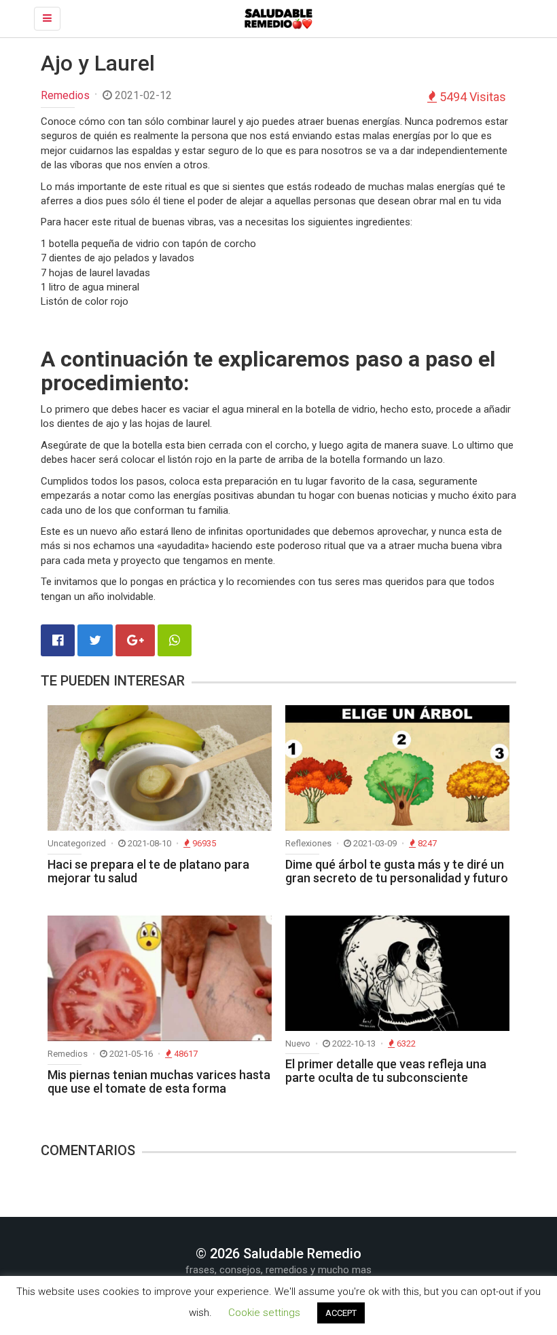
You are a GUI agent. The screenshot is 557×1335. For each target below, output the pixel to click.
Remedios (65, 95)
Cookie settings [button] (264, 1312)
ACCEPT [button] (341, 1313)
